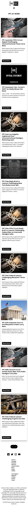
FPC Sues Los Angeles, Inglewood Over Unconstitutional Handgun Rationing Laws (12, 137)
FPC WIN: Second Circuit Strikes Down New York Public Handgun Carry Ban (14, 371)
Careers (13, 459)
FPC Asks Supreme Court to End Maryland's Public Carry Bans (13, 324)
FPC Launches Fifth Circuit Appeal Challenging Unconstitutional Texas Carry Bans (13, 43)
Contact (13, 477)
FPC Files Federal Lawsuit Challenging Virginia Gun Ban (13, 418)
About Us (13, 464)
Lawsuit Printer (15, 466)
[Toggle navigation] (14, 8)
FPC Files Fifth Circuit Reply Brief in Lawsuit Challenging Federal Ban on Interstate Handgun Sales (13, 231)
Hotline (13, 470)
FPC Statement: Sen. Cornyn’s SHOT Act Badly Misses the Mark (13, 89)
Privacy (13, 478)
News (12, 467)
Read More (6, 61)
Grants (13, 469)
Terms (13, 480)
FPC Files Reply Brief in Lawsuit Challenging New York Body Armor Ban (12, 183)
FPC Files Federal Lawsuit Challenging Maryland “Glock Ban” (13, 277)
